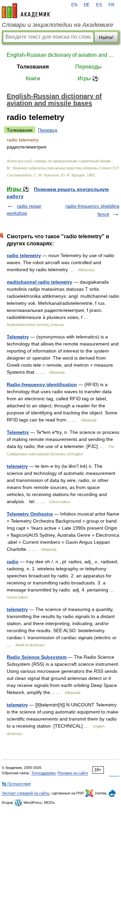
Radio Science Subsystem (37, 657)
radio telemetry (24, 255)
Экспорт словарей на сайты (25, 793)
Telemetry (18, 336)
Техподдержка (43, 773)
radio (12, 561)
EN (74, 5)
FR (111, 5)
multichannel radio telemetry (39, 282)
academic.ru (26, 10)
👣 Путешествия (16, 784)
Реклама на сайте (72, 773)
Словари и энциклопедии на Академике (57, 25)
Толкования (33, 67)
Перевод (47, 130)
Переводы (88, 67)
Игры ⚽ (88, 78)
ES (99, 5)
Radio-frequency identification (42, 384)
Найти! (106, 37)
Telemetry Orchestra (30, 514)
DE (87, 5)
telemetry (17, 466)
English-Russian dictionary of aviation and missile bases (60, 55)
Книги (33, 78)
